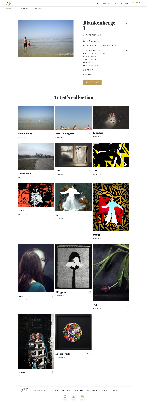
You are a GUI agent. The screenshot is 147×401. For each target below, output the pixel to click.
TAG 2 (96, 170)
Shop (97, 3)
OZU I (58, 215)
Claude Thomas (92, 35)
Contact (114, 3)
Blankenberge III (64, 133)
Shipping (105, 390)
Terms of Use (79, 390)
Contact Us (115, 390)
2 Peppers (60, 292)
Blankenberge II (26, 133)
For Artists (38, 8)
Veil (57, 170)
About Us (106, 3)
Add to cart (92, 82)
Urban (21, 372)
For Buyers (24, 8)
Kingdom (98, 132)
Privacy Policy (66, 390)
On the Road (24, 173)
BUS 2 (21, 210)
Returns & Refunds (92, 390)
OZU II (96, 234)
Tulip (96, 305)
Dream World (62, 353)
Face (20, 296)
